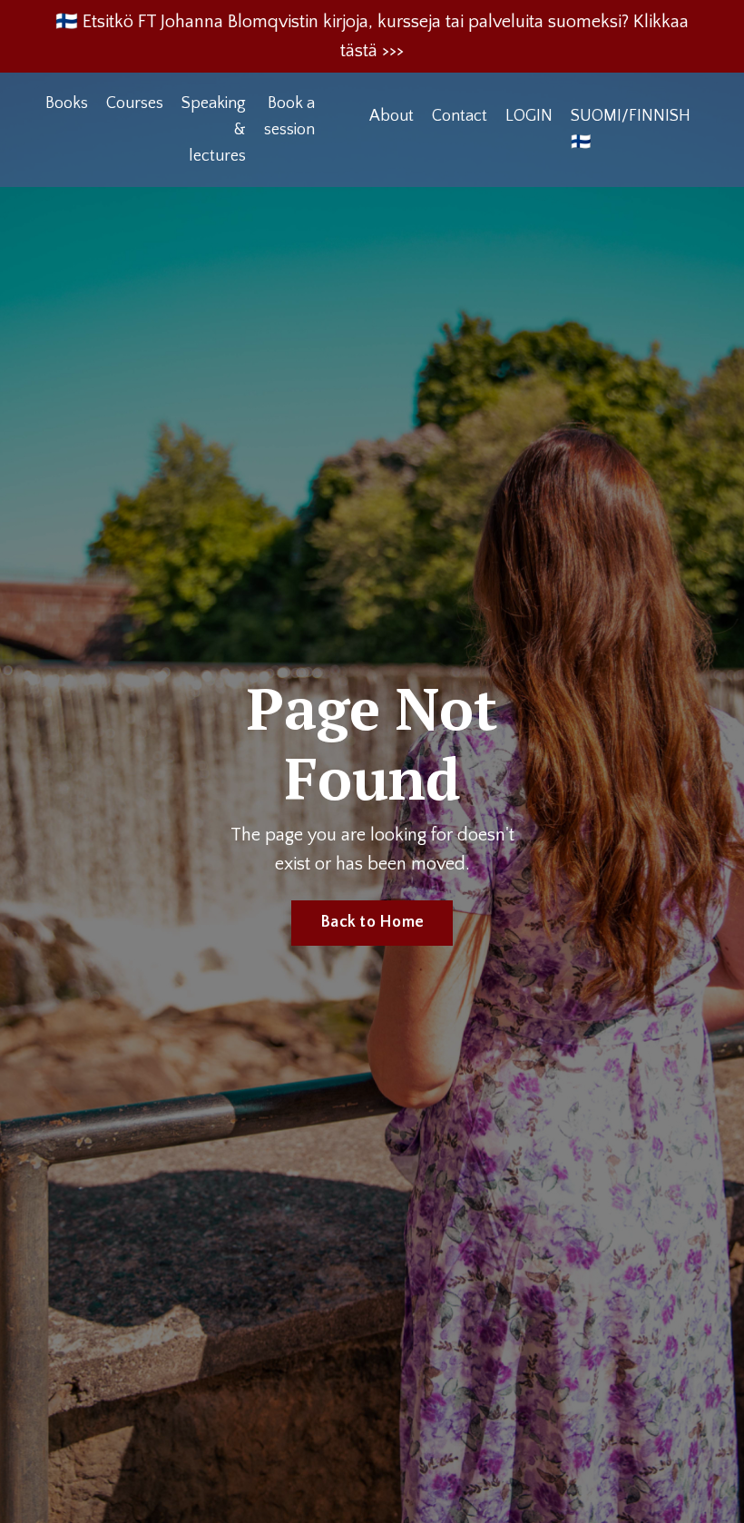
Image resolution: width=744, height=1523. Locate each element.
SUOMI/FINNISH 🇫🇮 (630, 129)
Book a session (289, 116)
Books (66, 103)
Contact (459, 116)
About (391, 116)
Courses (134, 103)
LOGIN (529, 116)
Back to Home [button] (372, 922)
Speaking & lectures (213, 129)
